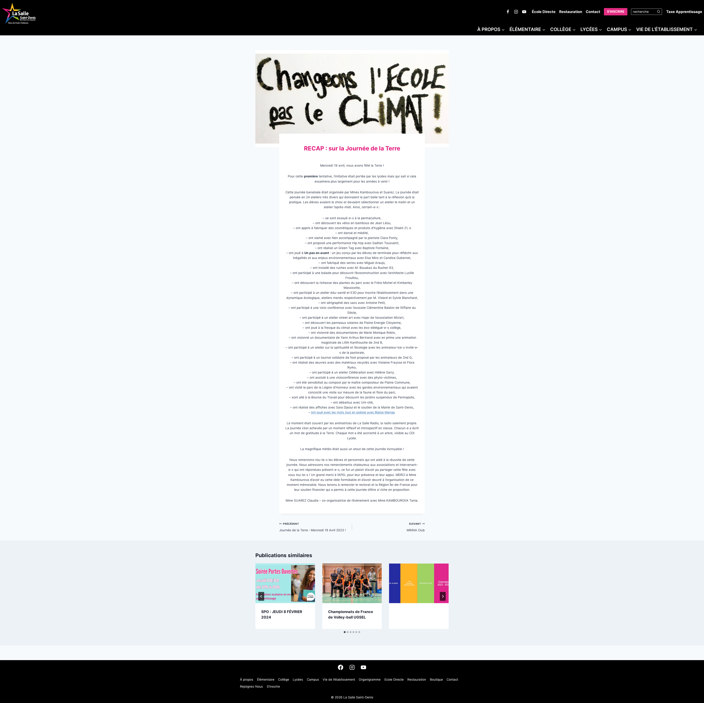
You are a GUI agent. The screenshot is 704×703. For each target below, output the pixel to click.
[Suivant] (443, 596)
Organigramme (370, 679)
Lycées (298, 679)
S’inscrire (273, 686)
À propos (246, 679)
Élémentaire (265, 679)
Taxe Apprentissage (684, 12)
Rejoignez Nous (251, 686)
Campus (313, 679)
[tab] (345, 632)
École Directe (544, 12)
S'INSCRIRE (615, 11)
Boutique (436, 679)
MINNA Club (416, 527)
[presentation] (285, 583)
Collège (283, 679)
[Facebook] (508, 12)
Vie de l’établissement (339, 679)
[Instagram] (516, 12)
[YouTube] (524, 12)
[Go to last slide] (261, 596)
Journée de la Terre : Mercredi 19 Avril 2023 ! (312, 527)
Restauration (570, 12)
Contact (593, 12)
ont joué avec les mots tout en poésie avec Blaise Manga (353, 412)
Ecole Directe (394, 679)
